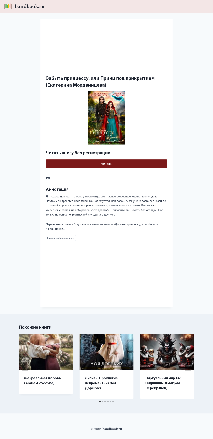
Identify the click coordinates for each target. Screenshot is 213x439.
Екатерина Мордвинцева (60, 238)
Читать (106, 164)
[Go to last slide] (25, 366)
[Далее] (188, 366)
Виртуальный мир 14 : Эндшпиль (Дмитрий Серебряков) (163, 383)
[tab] (100, 401)
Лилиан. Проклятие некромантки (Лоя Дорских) (101, 383)
